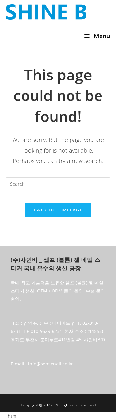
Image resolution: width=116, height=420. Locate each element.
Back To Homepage (58, 210)
